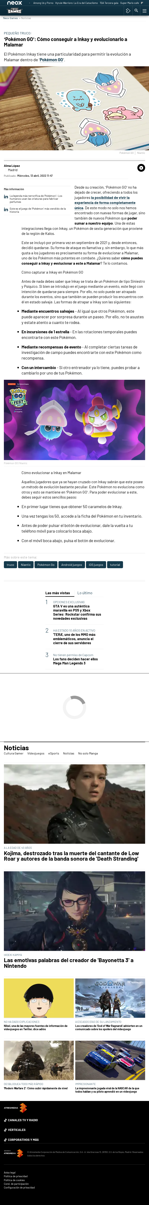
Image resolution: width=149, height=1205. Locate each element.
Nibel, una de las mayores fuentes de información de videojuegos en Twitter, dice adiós (36, 1027)
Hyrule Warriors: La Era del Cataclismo (76, 2)
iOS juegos (96, 564)
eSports (53, 753)
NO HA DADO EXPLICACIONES (21, 1021)
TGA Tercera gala (109, 2)
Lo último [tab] (84, 593)
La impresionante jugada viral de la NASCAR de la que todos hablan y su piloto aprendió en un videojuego (107, 1090)
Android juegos (71, 564)
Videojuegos (35, 753)
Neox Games (10, 18)
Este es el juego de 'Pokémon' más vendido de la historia (38, 210)
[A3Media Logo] (15, 1111)
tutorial (115, 564)
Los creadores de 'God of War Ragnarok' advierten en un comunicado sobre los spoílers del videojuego (108, 1027)
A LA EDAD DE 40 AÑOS (18, 847)
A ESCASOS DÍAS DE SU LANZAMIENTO (98, 1021)
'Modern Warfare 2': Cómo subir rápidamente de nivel (36, 1088)
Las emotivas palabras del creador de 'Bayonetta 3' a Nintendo (68, 963)
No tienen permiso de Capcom (73, 655)
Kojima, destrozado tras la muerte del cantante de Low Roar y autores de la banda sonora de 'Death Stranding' (71, 856)
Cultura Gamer (13, 753)
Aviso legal (10, 1172)
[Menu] (144, 11)
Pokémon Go (46, 564)
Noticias (16, 747)
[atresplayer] (128, 11)
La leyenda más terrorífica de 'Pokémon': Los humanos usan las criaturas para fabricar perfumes (36, 199)
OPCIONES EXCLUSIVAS (69, 602)
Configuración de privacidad (19, 1187)
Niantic (26, 564)
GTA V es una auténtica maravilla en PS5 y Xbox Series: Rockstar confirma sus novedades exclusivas (77, 612)
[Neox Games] (19, 10)
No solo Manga (88, 753)
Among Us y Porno (43, 2)
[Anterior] (29, 3)
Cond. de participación (16, 1183)
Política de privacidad (16, 1176)
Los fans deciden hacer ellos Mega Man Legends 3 (75, 661)
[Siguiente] (142, 3)
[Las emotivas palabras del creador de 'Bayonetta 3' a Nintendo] (74, 911)
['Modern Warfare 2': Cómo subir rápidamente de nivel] (39, 1061)
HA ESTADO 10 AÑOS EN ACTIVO (74, 630)
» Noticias (25, 18)
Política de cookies (14, 1180)
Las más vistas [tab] (57, 593)
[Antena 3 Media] (13, 1154)
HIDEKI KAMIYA (13, 954)
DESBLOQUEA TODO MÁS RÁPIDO (23, 1084)
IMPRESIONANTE (85, 1084)
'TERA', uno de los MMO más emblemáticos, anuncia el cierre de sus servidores (74, 639)
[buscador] (136, 11)
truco (10, 564)
